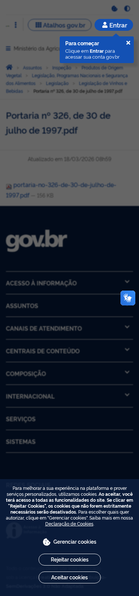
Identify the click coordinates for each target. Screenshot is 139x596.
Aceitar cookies (69, 576)
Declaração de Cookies (69, 523)
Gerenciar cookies (74, 541)
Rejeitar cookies (70, 559)
